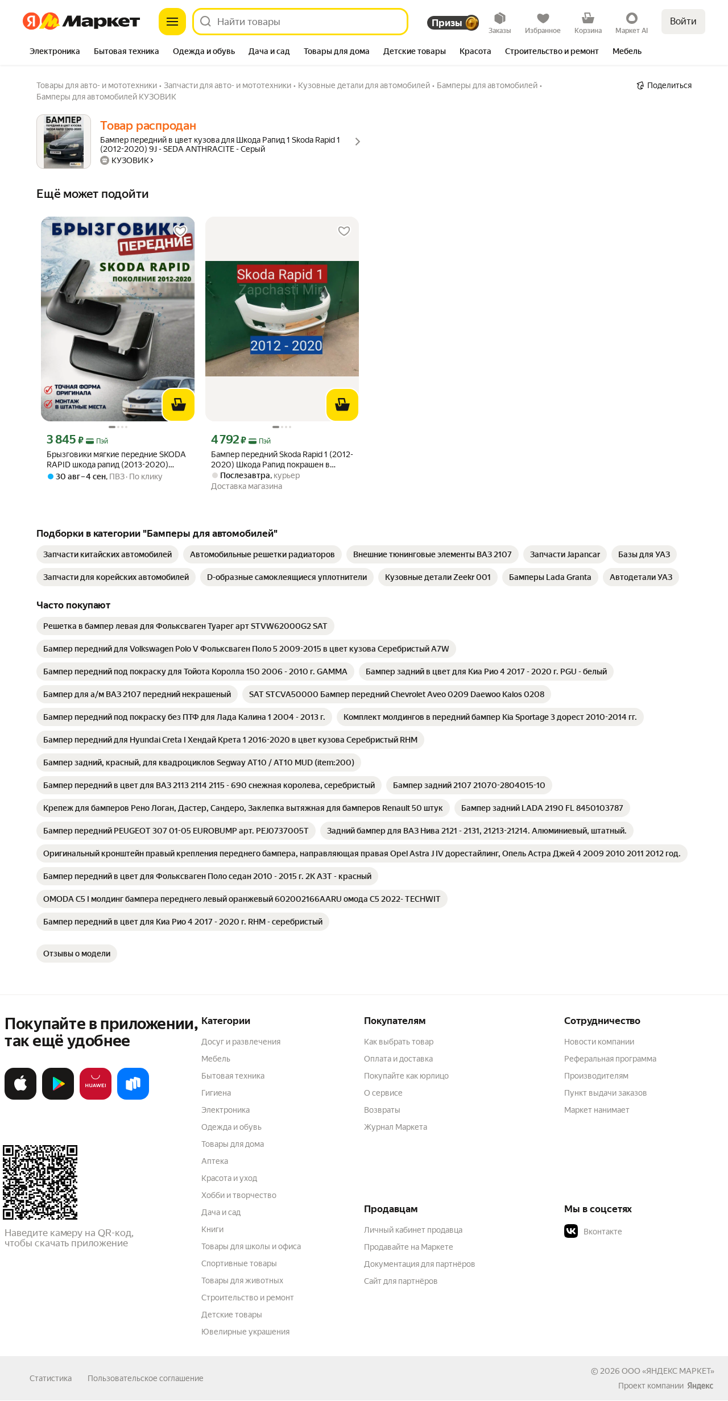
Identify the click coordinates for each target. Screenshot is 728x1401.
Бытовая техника (232, 1075)
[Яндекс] (700, 1385)
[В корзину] (179, 405)
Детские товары (231, 1314)
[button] (643, 1231)
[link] (107, 554)
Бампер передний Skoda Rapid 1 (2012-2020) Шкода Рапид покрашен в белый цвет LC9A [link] (282, 460)
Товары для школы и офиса (251, 1246)
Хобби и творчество (238, 1195)
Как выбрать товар (398, 1041)
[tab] (55, 52)
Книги (212, 1229)
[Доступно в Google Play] (58, 1097)
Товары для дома (232, 1144)
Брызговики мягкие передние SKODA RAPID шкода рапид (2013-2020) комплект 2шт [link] (116, 460)
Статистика (51, 1378)
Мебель (215, 1058)
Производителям (596, 1075)
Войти (683, 21)
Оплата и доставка (398, 1058)
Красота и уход (229, 1178)
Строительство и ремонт (247, 1297)
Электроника (225, 1109)
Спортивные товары (239, 1263)
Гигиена (216, 1092)
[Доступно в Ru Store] (133, 1097)
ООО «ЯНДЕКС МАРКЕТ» (668, 1370)
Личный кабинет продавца (413, 1229)
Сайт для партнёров (401, 1281)
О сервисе (383, 1092)
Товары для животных (242, 1280)
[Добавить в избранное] (180, 231)
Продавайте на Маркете (408, 1246)
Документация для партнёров (419, 1264)
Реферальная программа (610, 1058)
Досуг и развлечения (240, 1041)
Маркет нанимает (597, 1109)
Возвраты (382, 1109)
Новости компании (599, 1041)
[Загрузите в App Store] (20, 1097)
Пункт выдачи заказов (605, 1092)
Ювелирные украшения (245, 1331)
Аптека (214, 1161)
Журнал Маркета (395, 1126)
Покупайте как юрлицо (406, 1075)
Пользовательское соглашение (146, 1378)
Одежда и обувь (231, 1126)
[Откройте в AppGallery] (95, 1097)
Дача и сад (221, 1212)
